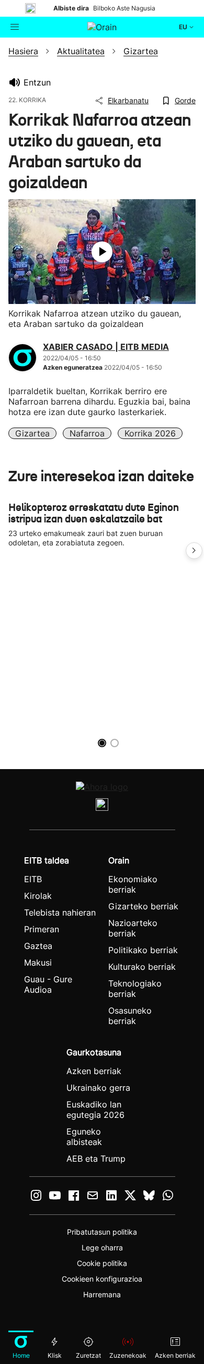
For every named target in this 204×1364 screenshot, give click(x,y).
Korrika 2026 (150, 433)
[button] (194, 550)
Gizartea (32, 433)
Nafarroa (87, 433)
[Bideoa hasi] (102, 251)
